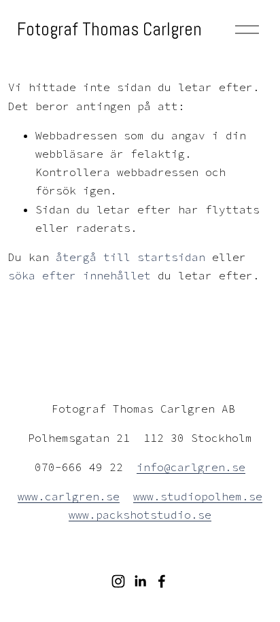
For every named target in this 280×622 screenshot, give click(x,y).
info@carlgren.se (191, 467)
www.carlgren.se (69, 496)
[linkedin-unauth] (140, 581)
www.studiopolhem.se (197, 496)
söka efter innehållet (79, 275)
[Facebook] (162, 581)
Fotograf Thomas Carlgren (109, 29)
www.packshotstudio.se (140, 514)
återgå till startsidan (130, 257)
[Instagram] (118, 581)
